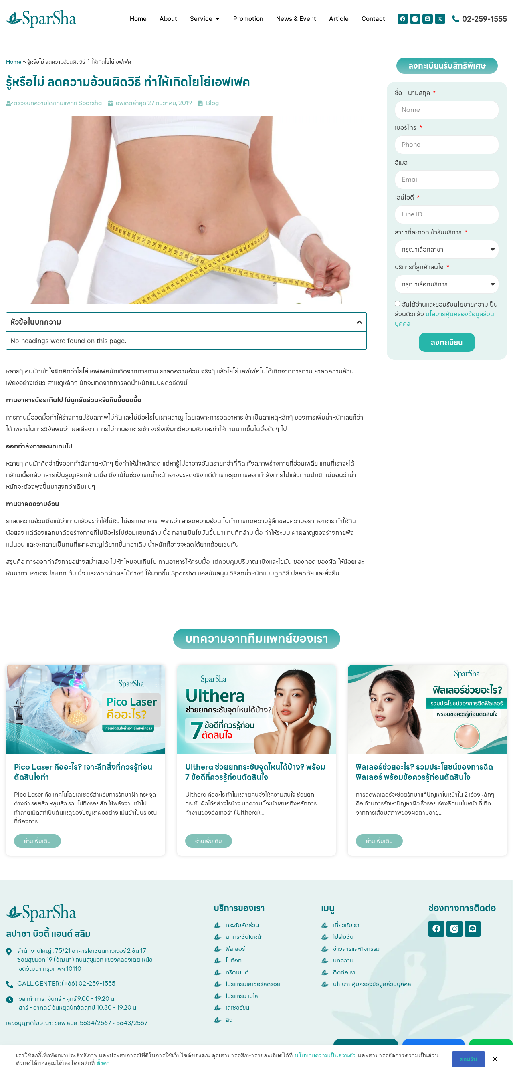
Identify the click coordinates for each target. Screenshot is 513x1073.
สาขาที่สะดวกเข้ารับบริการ (429, 233)
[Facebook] (403, 19)
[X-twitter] (440, 19)
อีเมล (401, 163)
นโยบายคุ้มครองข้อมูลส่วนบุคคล (444, 319)
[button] (359, 322)
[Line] (427, 19)
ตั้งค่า (103, 1062)
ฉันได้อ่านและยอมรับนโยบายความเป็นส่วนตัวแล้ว (446, 314)
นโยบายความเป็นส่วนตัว (325, 1055)
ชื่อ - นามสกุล (413, 94)
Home (14, 61)
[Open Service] (217, 19)
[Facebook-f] (436, 929)
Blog (212, 103)
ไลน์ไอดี (405, 198)
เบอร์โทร (406, 129)
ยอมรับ (468, 1058)
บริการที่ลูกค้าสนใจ (420, 268)
